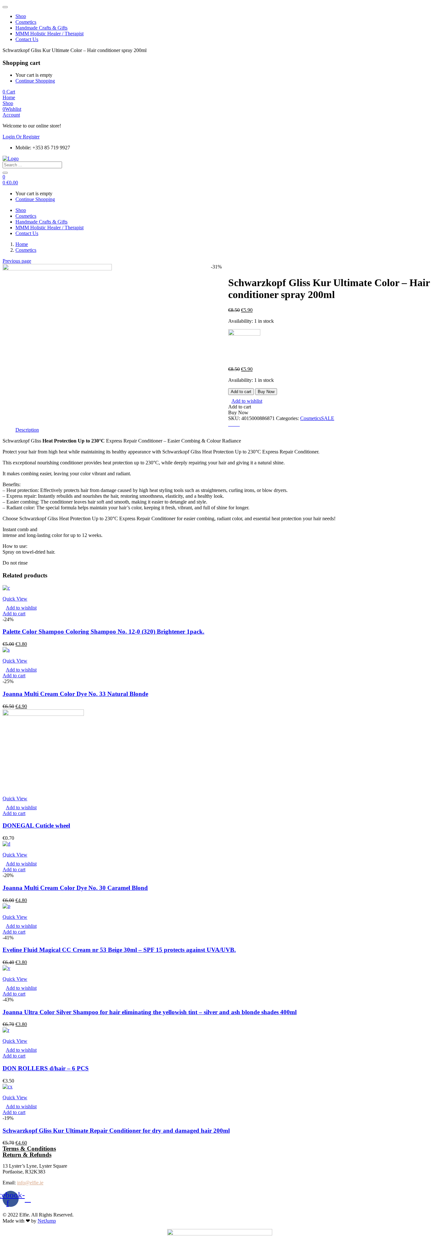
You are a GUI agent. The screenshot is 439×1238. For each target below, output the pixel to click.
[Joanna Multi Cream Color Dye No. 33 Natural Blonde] (6, 650)
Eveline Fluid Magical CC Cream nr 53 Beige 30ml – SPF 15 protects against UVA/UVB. (119, 949)
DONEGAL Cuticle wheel (36, 825)
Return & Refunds (27, 1154)
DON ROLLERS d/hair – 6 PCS (46, 1068)
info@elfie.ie (30, 1182)
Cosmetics (25, 22)
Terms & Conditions (29, 1148)
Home (21, 244)
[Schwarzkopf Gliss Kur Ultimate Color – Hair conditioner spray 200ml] (230, 424)
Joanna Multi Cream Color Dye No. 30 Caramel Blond (75, 887)
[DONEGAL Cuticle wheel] (43, 714)
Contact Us (26, 39)
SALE (327, 418)
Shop (20, 16)
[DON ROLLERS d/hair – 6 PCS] (6, 1030)
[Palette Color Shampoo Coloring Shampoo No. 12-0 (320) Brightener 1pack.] (6, 588)
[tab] (27, 430)
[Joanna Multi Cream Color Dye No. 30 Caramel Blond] (6, 844)
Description (27, 430)
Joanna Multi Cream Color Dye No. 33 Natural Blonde (75, 693)
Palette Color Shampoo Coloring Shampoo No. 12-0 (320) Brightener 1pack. (103, 631)
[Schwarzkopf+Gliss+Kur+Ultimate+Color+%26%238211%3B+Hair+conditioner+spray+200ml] (234, 424)
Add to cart (241, 391)
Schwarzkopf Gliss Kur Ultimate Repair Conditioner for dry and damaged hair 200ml (116, 1130)
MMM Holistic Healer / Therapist (49, 33)
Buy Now (266, 391)
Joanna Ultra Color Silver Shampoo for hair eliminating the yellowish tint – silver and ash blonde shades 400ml (150, 1012)
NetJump (47, 1221)
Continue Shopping (35, 80)
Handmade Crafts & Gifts (41, 28)
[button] (9, 91)
